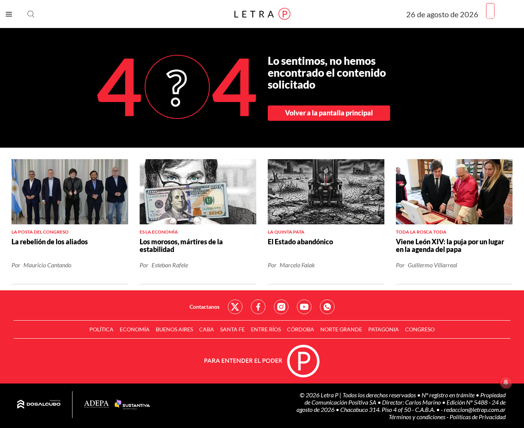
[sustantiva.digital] (132, 404)
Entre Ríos (266, 329)
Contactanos (204, 306)
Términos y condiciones (418, 416)
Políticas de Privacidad (478, 416)
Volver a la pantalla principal (329, 113)
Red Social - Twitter (235, 307)
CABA (206, 329)
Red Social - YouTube (304, 307)
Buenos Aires (174, 329)
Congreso (420, 329)
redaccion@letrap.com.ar (475, 409)
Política (101, 329)
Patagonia (383, 329)
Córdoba (300, 329)
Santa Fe (232, 329)
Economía (135, 329)
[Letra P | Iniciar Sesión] (490, 11)
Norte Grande (341, 329)
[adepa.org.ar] (96, 404)
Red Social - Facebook (258, 307)
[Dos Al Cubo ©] (39, 404)
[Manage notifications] (506, 382)
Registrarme (502, 17)
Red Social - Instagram (281, 307)
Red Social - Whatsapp (327, 307)
